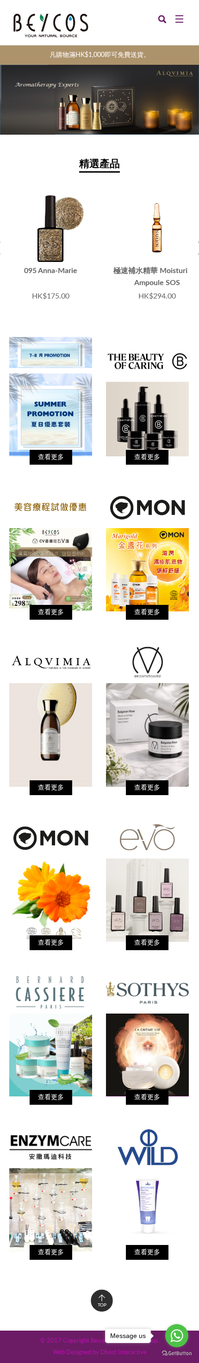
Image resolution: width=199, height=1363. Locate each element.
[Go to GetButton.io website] (177, 1354)
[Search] (162, 19)
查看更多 (51, 457)
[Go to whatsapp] (176, 1335)
